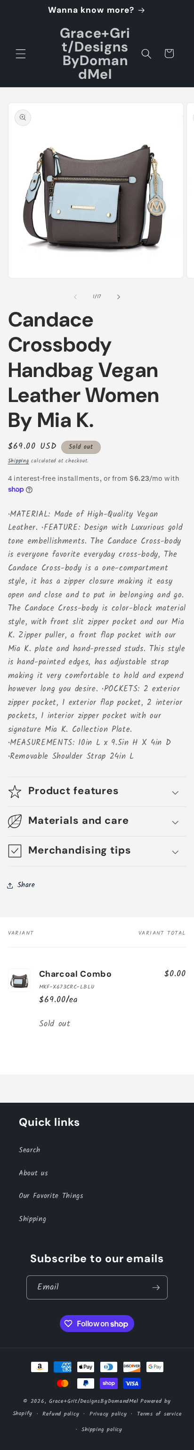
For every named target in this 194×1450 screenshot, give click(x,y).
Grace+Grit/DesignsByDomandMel (93, 1401)
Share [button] (26, 885)
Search (29, 1150)
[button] (20, 53)
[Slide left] (75, 296)
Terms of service (159, 1413)
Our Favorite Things (51, 1196)
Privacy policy (108, 1413)
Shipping (18, 461)
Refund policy (60, 1413)
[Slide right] (118, 296)
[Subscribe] (156, 1287)
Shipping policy (101, 1429)
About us (33, 1173)
